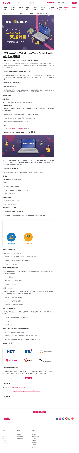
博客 (3, 444)
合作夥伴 (34, 442)
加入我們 (4, 440)
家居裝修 (21, 8)
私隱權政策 (4, 442)
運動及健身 (35, 8)
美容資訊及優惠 (35, 436)
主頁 (6, 13)
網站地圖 (34, 447)
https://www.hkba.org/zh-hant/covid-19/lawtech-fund (26, 391)
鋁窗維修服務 (73, 8)
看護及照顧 (43, 8)
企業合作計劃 (20, 436)
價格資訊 (34, 434)
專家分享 (34, 440)
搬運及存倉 (27, 8)
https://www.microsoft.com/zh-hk (16, 387)
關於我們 (4, 434)
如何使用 (19, 434)
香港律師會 (14, 128)
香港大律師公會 (21, 128)
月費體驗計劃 (20, 438)
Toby (18, 60)
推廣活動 (34, 444)
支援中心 (4, 436)
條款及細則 (4, 438)
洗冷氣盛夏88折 (66, 8)
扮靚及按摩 (5, 8)
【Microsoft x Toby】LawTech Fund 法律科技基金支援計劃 (32, 13)
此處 (6, 128)
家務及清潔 (13, 8)
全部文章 (12, 13)
